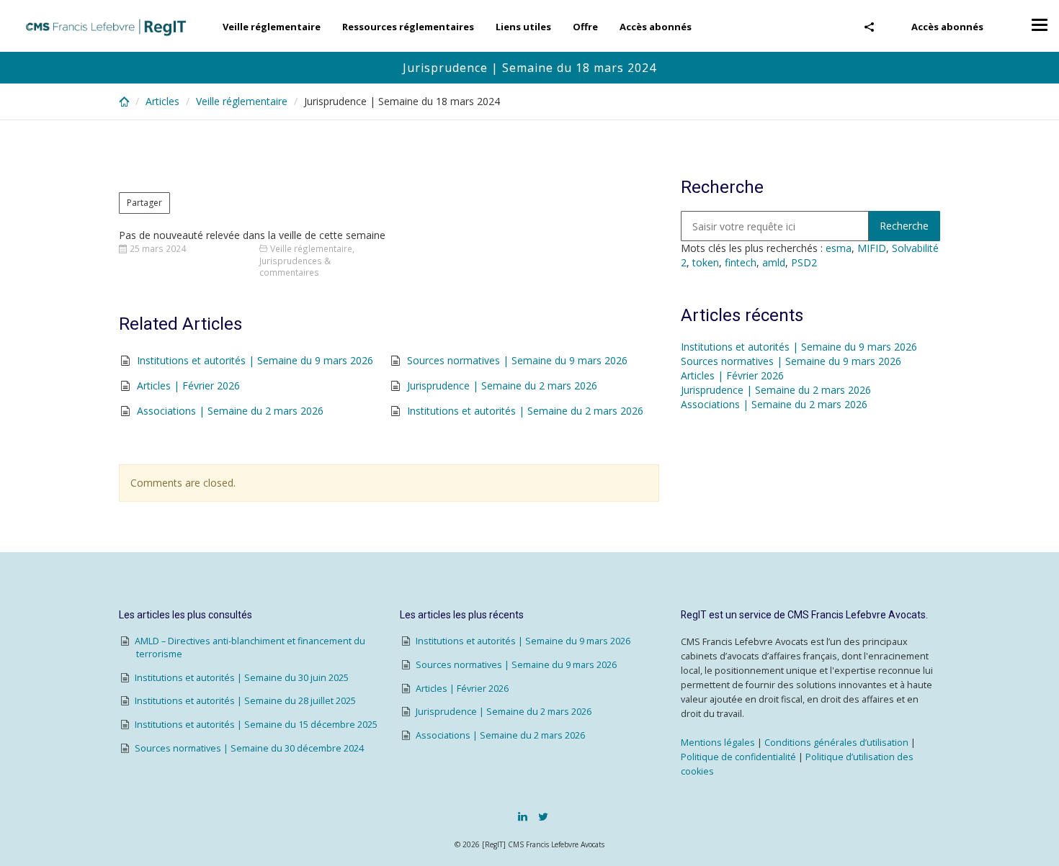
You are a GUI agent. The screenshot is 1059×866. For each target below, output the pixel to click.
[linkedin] (523, 816)
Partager (144, 203)
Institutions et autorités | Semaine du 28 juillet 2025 (245, 701)
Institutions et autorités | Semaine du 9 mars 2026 (255, 360)
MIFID (871, 248)
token (705, 262)
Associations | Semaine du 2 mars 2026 (230, 411)
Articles (162, 101)
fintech (740, 262)
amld (773, 262)
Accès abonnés (947, 26)
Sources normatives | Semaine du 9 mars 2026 (517, 360)
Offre (585, 26)
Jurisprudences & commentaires (295, 267)
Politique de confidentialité (738, 757)
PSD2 (804, 262)
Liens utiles (523, 26)
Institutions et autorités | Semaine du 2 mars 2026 (525, 411)
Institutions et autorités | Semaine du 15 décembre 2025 (256, 724)
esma (839, 248)
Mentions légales (718, 742)
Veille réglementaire (272, 26)
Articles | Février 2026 (188, 385)
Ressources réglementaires (408, 26)
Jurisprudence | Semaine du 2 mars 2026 (502, 385)
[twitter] (543, 816)
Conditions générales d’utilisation (836, 742)
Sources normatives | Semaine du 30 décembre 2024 (249, 748)
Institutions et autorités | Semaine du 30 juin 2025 (242, 678)
